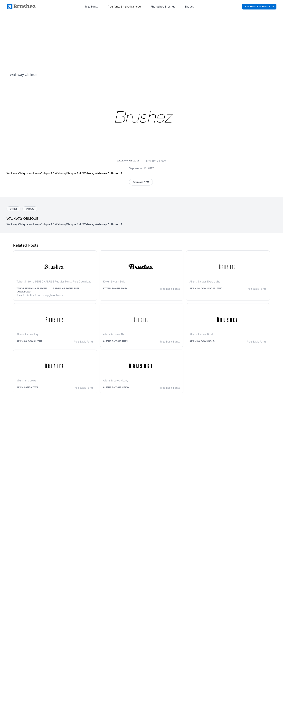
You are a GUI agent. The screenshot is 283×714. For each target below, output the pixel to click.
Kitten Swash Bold (115, 288)
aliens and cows (27, 387)
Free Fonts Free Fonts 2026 (259, 6)
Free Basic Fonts (156, 161)
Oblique (13, 208)
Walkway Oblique (128, 160)
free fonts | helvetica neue (124, 6)
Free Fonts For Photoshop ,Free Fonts (40, 295)
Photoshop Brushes (163, 6)
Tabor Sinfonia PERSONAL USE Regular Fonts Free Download (48, 290)
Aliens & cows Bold (202, 341)
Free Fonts (91, 6)
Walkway (30, 208)
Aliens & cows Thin (115, 341)
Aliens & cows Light (29, 341)
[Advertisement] (141, 38)
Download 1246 (140, 182)
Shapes (189, 6)
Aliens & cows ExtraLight (205, 288)
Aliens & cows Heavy (116, 387)
